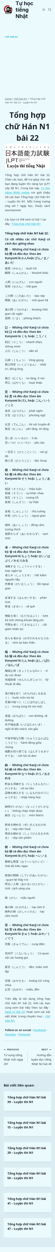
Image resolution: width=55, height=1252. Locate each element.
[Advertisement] (27, 68)
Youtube (10, 1034)
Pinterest (24, 1034)
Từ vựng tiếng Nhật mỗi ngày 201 (13, 1057)
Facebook (39, 1030)
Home (8, 98)
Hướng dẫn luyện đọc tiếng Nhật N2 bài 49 (41, 1057)
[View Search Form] (49, 9)
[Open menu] (44, 9)
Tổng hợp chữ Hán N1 (26, 224)
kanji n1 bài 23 (15, 1012)
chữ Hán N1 (11, 37)
